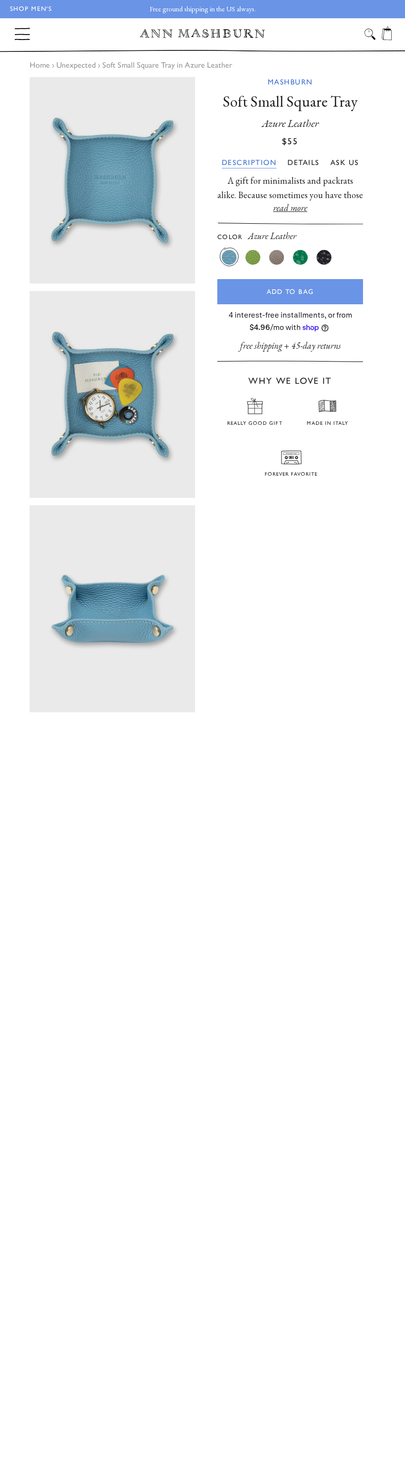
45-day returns (316, 345)
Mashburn (290, 82)
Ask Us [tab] (344, 162)
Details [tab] (303, 162)
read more (290, 207)
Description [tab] (249, 162)
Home (40, 65)
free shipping (261, 345)
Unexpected (76, 65)
